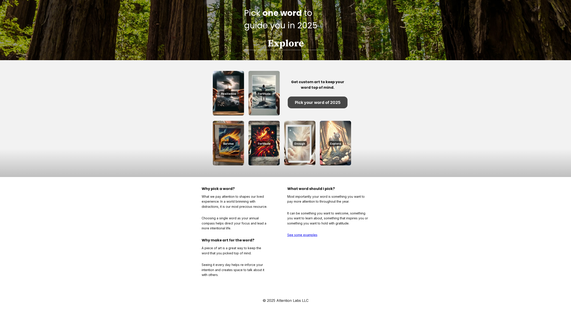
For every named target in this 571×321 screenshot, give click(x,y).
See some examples (302, 235)
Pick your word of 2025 (318, 102)
